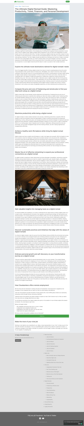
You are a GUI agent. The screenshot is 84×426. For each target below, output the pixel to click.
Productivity (49, 388)
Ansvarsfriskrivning (49, 401)
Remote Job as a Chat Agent (53, 371)
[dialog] (73, 422)
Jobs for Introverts (51, 343)
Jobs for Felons (50, 350)
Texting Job (49, 376)
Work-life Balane (50, 392)
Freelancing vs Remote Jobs (53, 385)
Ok (81, 423)
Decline (79, 423)
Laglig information (49, 406)
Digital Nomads (48, 381)
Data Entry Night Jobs (51, 357)
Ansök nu (67, 1)
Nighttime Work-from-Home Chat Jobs (55, 362)
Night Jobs (47, 353)
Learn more (65, 423)
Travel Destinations (51, 390)
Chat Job (47, 364)
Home (16, 6)
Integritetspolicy (48, 404)
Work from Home (48, 334)
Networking (49, 397)
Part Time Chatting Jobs (52, 369)
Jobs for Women (50, 341)
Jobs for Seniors (50, 336)
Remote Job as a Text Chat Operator (54, 374)
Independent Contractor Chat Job (54, 367)
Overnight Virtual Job (51, 360)
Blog (20, 6)
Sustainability (50, 399)
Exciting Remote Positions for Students (55, 339)
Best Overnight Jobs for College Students (56, 355)
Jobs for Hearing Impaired (52, 346)
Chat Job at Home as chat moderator (55, 378)
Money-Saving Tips (51, 395)
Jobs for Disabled (50, 348)
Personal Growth (50, 383)
